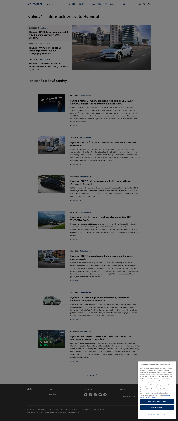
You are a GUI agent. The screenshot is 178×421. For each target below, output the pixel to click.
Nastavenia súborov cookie (157, 414)
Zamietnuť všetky (157, 407)
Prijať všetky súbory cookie (157, 401)
